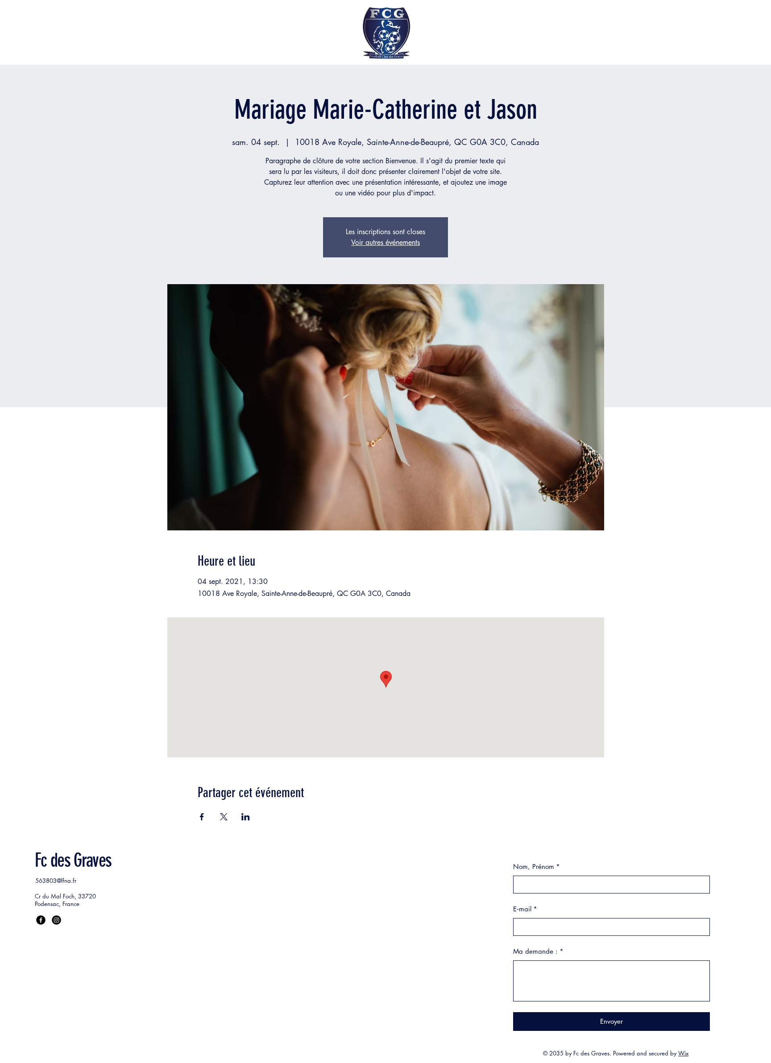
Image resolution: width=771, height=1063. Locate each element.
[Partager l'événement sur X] (224, 816)
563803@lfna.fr (55, 881)
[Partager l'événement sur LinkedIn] (245, 816)
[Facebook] (40, 920)
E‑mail (525, 909)
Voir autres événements (385, 242)
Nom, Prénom (536, 866)
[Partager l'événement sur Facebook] (202, 816)
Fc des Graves (73, 860)
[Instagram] (56, 920)
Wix (683, 1053)
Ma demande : (538, 951)
